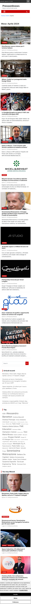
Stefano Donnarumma (17, 457)
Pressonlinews (11, 5)
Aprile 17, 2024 (5, 182)
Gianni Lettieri (18, 434)
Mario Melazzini (21, 441)
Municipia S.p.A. (19, 444)
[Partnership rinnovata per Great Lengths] (15, 269)
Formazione (5, 516)
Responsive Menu (28, 1)
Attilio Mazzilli (5, 422)
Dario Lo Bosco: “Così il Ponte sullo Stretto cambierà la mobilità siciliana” (15, 146)
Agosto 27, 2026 (6, 497)
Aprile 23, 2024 (6, 149)
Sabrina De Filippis (14, 448)
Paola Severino (6, 446)
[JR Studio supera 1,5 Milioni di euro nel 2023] (15, 236)
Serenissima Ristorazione (11, 452)
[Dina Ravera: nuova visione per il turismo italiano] (15, 35)
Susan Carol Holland (19, 459)
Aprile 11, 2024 (5, 283)
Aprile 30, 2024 (6, 50)
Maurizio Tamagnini (7, 443)
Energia (4, 489)
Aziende (4, 75)
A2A (4, 414)
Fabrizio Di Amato (24, 424)
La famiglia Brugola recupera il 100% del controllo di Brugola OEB (15, 113)
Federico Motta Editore (10, 426)
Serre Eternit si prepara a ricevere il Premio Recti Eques (14, 346)
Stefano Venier (7, 459)
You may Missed (8, 472)
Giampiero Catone (9, 432)
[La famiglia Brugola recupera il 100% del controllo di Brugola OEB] (15, 102)
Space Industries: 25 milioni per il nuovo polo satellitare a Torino (13, 550)
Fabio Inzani (16, 424)
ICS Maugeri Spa (7, 439)
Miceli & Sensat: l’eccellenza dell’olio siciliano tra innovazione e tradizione (14, 179)
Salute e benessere (7, 342)
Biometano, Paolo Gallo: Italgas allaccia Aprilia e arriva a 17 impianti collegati (15, 494)
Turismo (4, 42)
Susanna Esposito (9, 462)
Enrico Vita (8, 424)
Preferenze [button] (16, 602)
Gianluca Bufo (20, 432)
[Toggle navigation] (4, 11)
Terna (14, 464)
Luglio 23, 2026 (6, 552)
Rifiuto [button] (15, 598)
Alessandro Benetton (10, 415)
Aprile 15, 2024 (6, 250)
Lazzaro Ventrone (24, 439)
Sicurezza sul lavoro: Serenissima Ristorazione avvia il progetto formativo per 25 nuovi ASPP (14, 381)
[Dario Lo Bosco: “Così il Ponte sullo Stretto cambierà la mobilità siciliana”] (15, 135)
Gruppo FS (23, 437)
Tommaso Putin (21, 464)
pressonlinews (13, 50)
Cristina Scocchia (20, 422)
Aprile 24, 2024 (6, 116)
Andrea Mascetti (18, 417)
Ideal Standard (17, 439)
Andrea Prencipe (8, 420)
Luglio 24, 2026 (6, 526)
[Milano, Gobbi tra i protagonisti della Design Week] (15, 68)
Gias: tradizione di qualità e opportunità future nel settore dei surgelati (15, 313)
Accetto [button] (15, 594)
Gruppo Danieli (14, 437)
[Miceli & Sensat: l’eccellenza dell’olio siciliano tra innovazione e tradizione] (15, 168)
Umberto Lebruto (6, 466)
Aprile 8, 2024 (5, 349)
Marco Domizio (13, 441)
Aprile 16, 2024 (6, 217)
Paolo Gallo (16, 446)
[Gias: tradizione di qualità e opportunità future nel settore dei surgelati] (15, 302)
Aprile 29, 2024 (6, 83)
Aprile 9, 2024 (5, 316)
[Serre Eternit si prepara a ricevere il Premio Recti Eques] (15, 335)
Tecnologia (11, 545)
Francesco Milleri (16, 429)
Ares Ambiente (21, 420)
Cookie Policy (23, 590)
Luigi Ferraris (5, 441)
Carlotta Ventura (13, 422)
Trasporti (5, 141)
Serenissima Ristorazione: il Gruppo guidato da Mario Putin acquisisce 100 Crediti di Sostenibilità (15, 213)
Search (27, 363)
